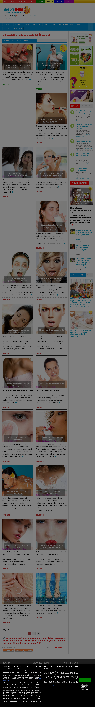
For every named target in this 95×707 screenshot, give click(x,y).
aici (16, 695)
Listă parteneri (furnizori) (51, 685)
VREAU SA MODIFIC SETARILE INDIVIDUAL (84, 687)
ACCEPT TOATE (85, 680)
